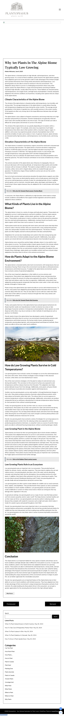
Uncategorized (9, 682)
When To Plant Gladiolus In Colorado (16, 635)
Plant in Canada (9, 661)
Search (7, 613)
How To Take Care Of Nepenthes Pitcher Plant (19, 628)
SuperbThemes (55, 711)
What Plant (8, 685)
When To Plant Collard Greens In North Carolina (19, 624)
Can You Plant (9, 648)
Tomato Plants (9, 678)
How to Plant (8, 658)
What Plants (8, 689)
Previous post (11, 604)
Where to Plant (9, 696)
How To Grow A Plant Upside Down (16, 639)
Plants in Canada (9, 675)
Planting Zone (9, 668)
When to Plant (9, 692)
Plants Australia (9, 672)
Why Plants (10, 593)
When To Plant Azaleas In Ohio (14, 631)
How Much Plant (10, 651)
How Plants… (9, 655)
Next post (53, 604)
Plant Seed (8, 665)
